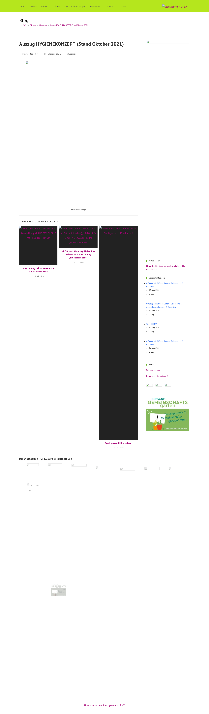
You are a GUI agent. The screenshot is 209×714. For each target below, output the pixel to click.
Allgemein (72, 54)
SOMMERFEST (152, 324)
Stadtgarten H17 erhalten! (118, 443)
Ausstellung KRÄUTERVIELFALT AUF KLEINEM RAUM (38, 270)
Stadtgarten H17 (30, 54)
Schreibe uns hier (153, 370)
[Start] (20, 25)
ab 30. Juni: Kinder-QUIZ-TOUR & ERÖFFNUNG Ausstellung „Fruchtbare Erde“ (78, 254)
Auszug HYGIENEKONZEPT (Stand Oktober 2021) (69, 25)
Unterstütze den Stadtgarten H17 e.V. (104, 705)
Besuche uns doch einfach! (157, 376)
